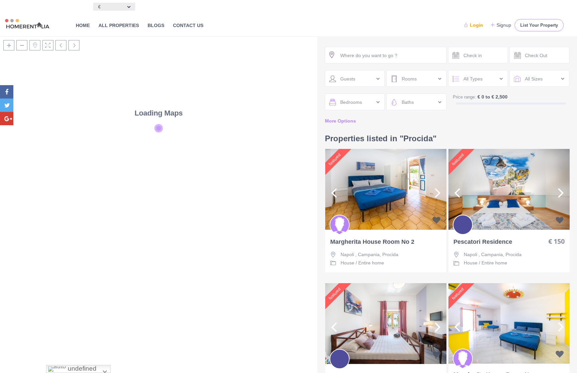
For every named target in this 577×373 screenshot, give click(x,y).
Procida (390, 254)
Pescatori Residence (482, 242)
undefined (81, 368)
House (347, 262)
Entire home (371, 262)
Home (83, 25)
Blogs (156, 25)
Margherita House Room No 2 (372, 242)
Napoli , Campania (360, 254)
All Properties (119, 25)
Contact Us (188, 25)
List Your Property (539, 25)
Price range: (464, 97)
